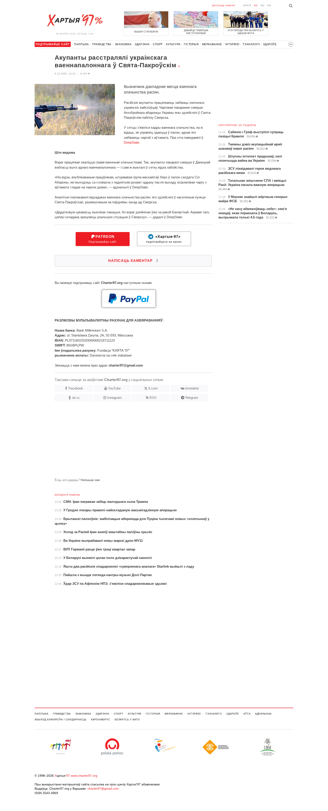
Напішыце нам (90, 480)
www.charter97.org (84, 775)
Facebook (76, 388)
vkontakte (192, 388)
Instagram (114, 397)
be (256, 5)
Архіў (247, 5)
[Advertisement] (123, 441)
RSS (152, 397)
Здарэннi (142, 44)
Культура (173, 44)
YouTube (114, 388)
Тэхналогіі (251, 44)
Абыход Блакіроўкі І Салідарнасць (61, 719)
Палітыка (81, 44)
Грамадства (101, 44)
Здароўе (269, 44)
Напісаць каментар (133, 261)
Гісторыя (191, 44)
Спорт (158, 44)
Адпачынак (263, 713)
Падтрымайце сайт (103, 239)
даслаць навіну (223, 5)
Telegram (191, 397)
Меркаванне (212, 44)
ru (262, 5)
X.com (153, 388)
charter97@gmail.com (103, 788)
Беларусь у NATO (127, 719)
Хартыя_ (75, 20)
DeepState (131, 142)
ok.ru (75, 397)
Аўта (247, 713)
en (269, 5)
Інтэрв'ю (232, 44)
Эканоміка (123, 44)
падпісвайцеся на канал (164, 239)
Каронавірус (100, 719)
